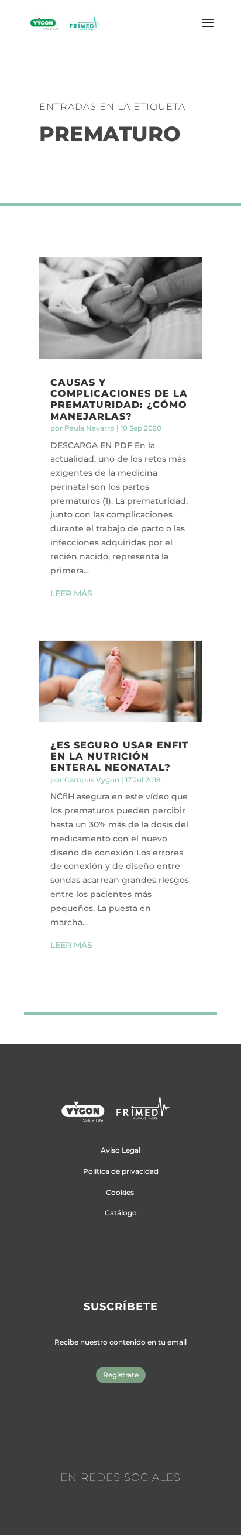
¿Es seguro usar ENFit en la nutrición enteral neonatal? (119, 756)
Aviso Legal (120, 1150)
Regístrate (121, 1374)
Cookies (120, 1192)
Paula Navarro (89, 428)
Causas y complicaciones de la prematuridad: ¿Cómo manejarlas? (119, 399)
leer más (71, 593)
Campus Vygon (91, 779)
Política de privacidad (121, 1171)
